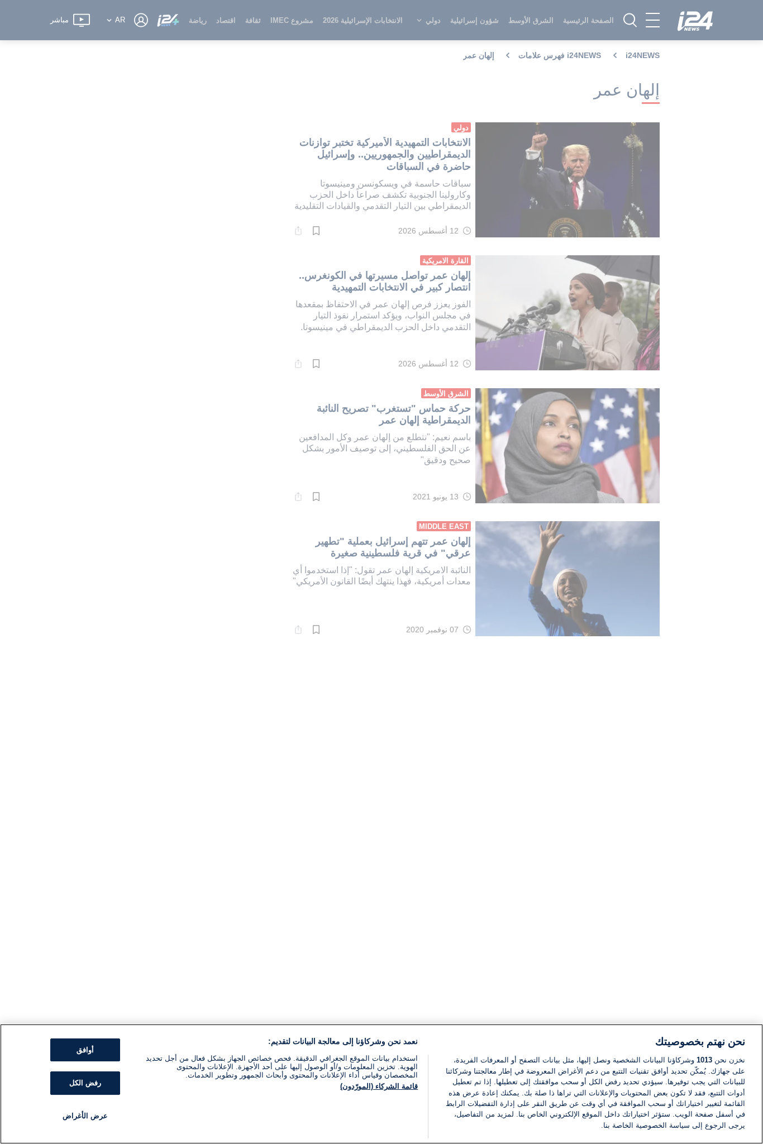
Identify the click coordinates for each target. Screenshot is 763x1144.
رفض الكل (85, 1083)
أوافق (85, 1050)
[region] (381, 1084)
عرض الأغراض (85, 1116)
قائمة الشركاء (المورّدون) (379, 1086)
